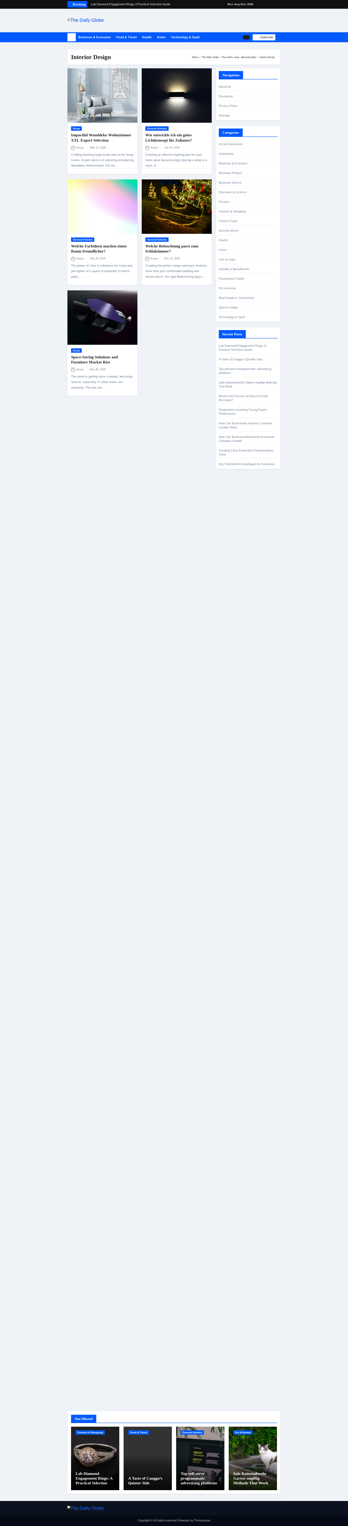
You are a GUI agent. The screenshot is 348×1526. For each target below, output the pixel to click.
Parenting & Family (231, 278)
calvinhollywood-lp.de (233, 1092)
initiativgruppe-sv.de (232, 719)
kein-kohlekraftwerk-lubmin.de (238, 1046)
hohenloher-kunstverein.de (236, 1128)
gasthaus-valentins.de (233, 848)
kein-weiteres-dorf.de (232, 1051)
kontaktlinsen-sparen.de (234, 1102)
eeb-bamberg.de (229, 1175)
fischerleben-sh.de (231, 791)
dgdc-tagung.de (229, 884)
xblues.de (225, 1324)
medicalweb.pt (228, 532)
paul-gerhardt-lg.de (231, 1293)
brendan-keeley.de (231, 628)
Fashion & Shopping (232, 211)
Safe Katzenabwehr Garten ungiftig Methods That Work (250, 1478)
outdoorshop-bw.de (231, 786)
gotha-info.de (227, 1345)
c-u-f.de (223, 1360)
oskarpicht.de (227, 493)
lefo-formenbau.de (230, 623)
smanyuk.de (226, 508)
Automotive (226, 153)
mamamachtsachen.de (233, 910)
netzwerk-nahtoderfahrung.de (237, 951)
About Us (225, 86)
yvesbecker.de (228, 987)
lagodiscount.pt (228, 537)
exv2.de (224, 941)
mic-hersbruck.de (230, 858)
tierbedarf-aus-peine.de (234, 1071)
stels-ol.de (225, 1118)
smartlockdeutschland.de (235, 874)
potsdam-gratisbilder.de (234, 571)
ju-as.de (224, 576)
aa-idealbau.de (228, 561)
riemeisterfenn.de (230, 967)
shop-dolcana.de (229, 1288)
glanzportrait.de (229, 998)
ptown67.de (226, 1056)
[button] (279, 37)
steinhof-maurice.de (231, 750)
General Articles (157, 128)
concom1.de (227, 1283)
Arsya (80, 147)
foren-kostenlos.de (231, 1138)
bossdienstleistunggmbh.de (236, 612)
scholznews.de (228, 488)
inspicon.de (226, 1386)
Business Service (230, 182)
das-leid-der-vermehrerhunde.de (239, 972)
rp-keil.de (225, 666)
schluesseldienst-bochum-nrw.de (240, 817)
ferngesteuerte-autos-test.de (237, 879)
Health (147, 37)
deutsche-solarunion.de (234, 592)
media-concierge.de (231, 1366)
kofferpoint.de (227, 1113)
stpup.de (224, 1190)
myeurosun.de (228, 513)
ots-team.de (226, 755)
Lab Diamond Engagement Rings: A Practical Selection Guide (94, 1480)
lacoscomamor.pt (230, 542)
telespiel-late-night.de (232, 581)
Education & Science (232, 192)
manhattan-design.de (232, 1262)
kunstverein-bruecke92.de (235, 977)
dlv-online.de (227, 838)
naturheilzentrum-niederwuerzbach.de (243, 1082)
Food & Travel (126, 37)
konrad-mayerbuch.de (233, 812)
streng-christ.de (229, 853)
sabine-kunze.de (229, 1231)
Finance (224, 201)
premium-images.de (231, 734)
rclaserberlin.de (229, 643)
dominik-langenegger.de (234, 833)
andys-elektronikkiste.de (234, 602)
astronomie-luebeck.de (233, 1025)
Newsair (184, 1520)
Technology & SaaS (185, 37)
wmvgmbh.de (227, 1278)
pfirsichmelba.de (229, 1257)
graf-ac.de (225, 587)
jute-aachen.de (228, 1077)
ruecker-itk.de (227, 915)
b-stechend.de (228, 566)
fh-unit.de (225, 638)
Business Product (230, 173)
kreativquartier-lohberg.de (235, 1252)
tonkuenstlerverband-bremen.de (239, 1371)
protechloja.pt (227, 527)
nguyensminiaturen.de (233, 1226)
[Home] (71, 37)
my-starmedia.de (229, 930)
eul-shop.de (226, 1247)
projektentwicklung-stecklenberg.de (241, 765)
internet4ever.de (229, 1169)
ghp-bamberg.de (229, 802)
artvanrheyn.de (228, 729)
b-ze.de (223, 1020)
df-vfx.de (224, 1149)
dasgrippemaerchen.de (233, 1268)
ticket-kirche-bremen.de (234, 992)
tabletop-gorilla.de (230, 894)
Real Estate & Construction (236, 297)
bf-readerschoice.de (231, 1133)
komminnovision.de (231, 698)
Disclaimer (226, 96)
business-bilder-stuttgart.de (236, 1319)
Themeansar (202, 1520)
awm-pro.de (226, 649)
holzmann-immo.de (231, 1391)
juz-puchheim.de (229, 936)
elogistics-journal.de (232, 946)
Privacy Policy (228, 105)
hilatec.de (225, 676)
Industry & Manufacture (234, 269)
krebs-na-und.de (229, 1144)
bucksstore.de (228, 745)
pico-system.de (228, 982)
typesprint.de (227, 1015)
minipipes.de (227, 827)
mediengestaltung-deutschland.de (240, 597)
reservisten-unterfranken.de (236, 671)
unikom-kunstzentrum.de (234, 709)
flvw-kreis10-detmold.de (234, 961)
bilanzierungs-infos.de (233, 740)
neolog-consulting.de (232, 889)
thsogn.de (225, 1299)
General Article (228, 230)
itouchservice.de (229, 1309)
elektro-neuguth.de (231, 1273)
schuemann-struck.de (232, 1164)
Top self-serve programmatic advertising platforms (199, 1478)
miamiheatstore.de (231, 863)
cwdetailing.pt (228, 553)
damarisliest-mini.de (232, 807)
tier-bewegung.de (230, 724)
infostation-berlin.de (231, 693)
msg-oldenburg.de (230, 1237)
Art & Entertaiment (231, 144)
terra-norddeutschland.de (235, 1154)
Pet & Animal (227, 288)
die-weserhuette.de (231, 1107)
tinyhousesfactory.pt (231, 548)
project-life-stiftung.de (232, 1381)
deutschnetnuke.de (231, 1066)
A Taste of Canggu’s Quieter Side (240, 359)
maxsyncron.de (228, 1061)
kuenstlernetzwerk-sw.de (234, 796)
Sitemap (224, 115)
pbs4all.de (225, 822)
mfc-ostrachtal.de (230, 1221)
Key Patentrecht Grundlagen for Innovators (247, 464)
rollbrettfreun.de (229, 1040)
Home (161, 37)
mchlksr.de (226, 703)
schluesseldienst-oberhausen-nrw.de (242, 956)
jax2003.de (226, 760)
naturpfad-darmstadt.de (233, 633)
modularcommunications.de (236, 771)
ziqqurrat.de (226, 607)
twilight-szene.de (230, 920)
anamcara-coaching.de (233, 900)
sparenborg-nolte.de (232, 714)
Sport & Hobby (228, 307)
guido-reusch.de (229, 1087)
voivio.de (224, 1035)
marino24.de (227, 843)
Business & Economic (94, 37)
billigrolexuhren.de (231, 925)
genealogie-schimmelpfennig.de (239, 1159)
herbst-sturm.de (229, 1376)
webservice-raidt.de (231, 1195)
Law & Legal (227, 259)
